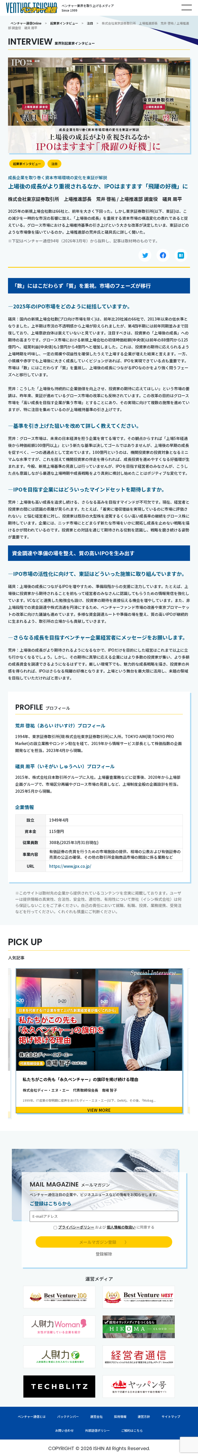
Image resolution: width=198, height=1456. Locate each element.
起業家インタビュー (64, 23)
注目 (90, 23)
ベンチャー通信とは (32, 1416)
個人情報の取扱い (121, 1227)
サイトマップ (171, 1416)
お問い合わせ (64, 1430)
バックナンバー (68, 1416)
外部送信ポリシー (97, 1430)
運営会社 (96, 1416)
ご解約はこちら (132, 1430)
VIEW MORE (99, 1110)
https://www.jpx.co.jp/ (70, 866)
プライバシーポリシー (76, 1227)
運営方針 (144, 1416)
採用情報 (120, 1416)
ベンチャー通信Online (26, 23)
